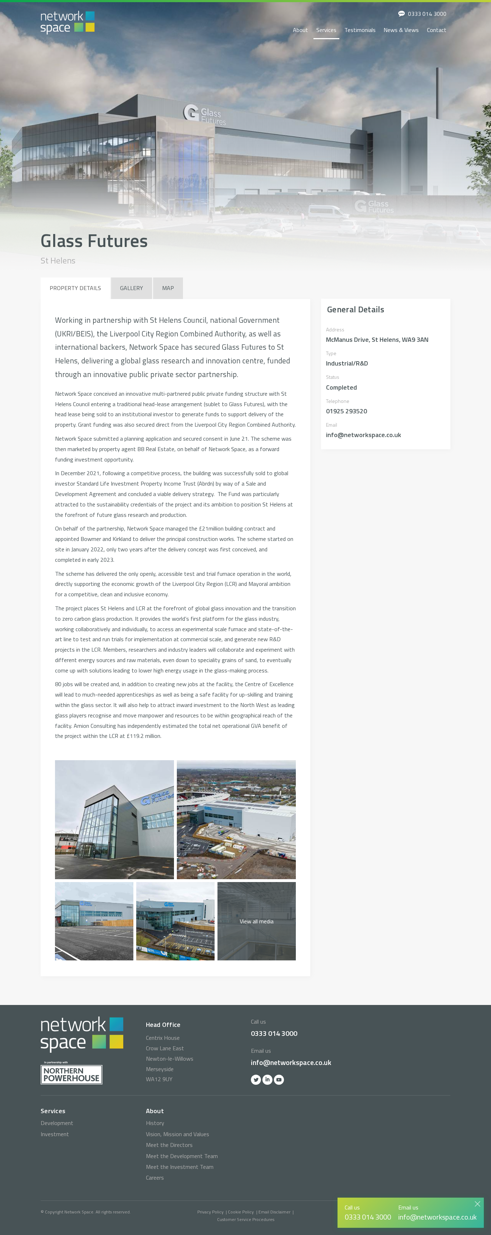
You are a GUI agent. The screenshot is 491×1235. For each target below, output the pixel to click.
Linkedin (267, 1080)
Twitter (256, 1080)
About (300, 30)
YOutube (279, 1080)
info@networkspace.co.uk (291, 1062)
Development (57, 1123)
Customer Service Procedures (245, 1219)
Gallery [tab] (131, 288)
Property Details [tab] (75, 288)
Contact (436, 30)
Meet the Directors (169, 1144)
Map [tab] (168, 288)
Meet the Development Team (182, 1156)
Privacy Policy (210, 1211)
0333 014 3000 (427, 13)
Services (326, 30)
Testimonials (360, 30)
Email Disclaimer (274, 1211)
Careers (155, 1177)
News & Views (401, 30)
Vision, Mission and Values (177, 1134)
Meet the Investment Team (180, 1166)
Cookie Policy (241, 1211)
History (155, 1123)
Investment (55, 1134)
